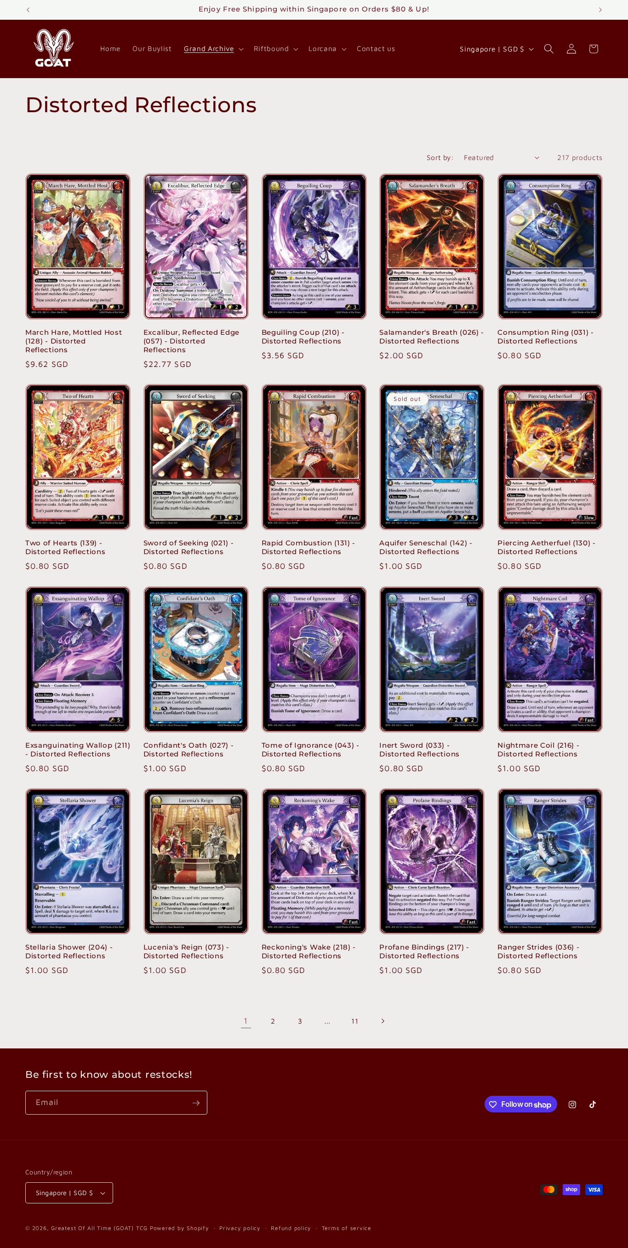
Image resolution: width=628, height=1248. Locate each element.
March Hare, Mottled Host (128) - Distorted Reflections (73, 341)
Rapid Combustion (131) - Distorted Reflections (309, 547)
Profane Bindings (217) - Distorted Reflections (424, 951)
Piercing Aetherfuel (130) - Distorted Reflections (546, 547)
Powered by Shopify (179, 1228)
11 (354, 1021)
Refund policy (291, 1228)
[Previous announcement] (28, 9)
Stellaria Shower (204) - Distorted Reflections (69, 951)
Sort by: (440, 157)
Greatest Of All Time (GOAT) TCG (99, 1228)
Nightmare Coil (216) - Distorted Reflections (538, 749)
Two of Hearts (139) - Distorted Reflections (65, 547)
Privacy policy (240, 1228)
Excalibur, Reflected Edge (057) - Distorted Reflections (191, 341)
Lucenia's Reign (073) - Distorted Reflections (186, 951)
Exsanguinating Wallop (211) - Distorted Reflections (78, 749)
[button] (212, 48)
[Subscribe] (196, 1103)
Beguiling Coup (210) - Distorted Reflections (303, 336)
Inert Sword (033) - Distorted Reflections (419, 749)
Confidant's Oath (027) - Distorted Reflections (188, 749)
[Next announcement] (600, 9)
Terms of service (346, 1228)
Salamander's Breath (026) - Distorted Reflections (431, 336)
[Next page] (382, 1021)
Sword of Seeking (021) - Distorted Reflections (188, 547)
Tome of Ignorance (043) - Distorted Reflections (311, 749)
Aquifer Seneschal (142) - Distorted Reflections (425, 547)
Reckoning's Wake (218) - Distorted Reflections (309, 951)
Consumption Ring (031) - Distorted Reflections (545, 336)
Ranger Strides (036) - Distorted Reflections (538, 951)
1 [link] (246, 1020)
